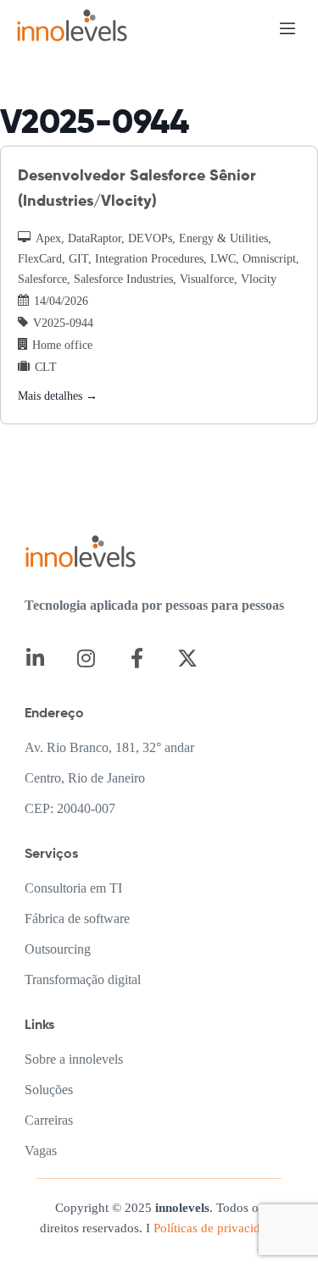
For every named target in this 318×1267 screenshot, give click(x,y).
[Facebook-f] (137, 658)
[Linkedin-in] (35, 658)
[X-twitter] (187, 658)
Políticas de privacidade (214, 1228)
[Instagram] (86, 658)
